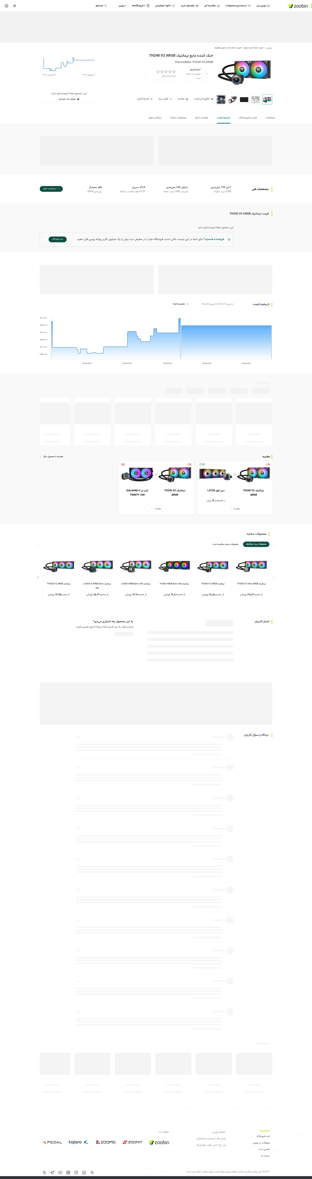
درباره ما (265, 1155)
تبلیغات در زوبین (261, 1142)
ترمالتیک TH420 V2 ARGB (58, 584)
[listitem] (234, 488)
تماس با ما (264, 1149)
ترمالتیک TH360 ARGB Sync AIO (174, 584)
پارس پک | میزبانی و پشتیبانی (211, 1138)
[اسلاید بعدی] (38, 577)
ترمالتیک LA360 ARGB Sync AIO (135, 584)
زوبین (269, 47)
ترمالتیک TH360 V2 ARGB (213, 584)
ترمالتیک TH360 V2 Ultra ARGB (251, 584)
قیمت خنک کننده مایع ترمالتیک (227, 47)
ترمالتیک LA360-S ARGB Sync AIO (97, 586)
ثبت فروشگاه (263, 1136)
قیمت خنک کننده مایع (253, 47)
